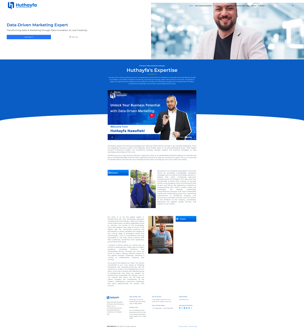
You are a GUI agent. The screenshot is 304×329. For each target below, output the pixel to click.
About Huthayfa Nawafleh (203, 5)
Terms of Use (193, 326)
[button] (292, 5)
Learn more (28, 37)
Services (217, 5)
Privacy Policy (183, 326)
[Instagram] (182, 308)
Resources (185, 299)
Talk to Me (75, 37)
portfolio (226, 5)
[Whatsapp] (191, 308)
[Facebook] (179, 308)
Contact (254, 5)
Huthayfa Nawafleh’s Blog (241, 5)
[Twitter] (189, 308)
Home (191, 5)
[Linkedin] (186, 308)
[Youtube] (184, 308)
